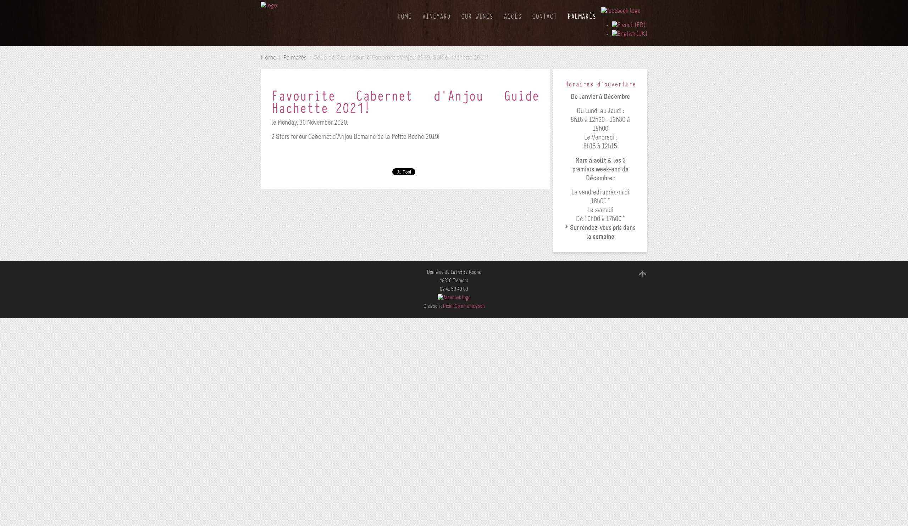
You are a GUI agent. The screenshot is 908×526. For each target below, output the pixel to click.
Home (268, 57)
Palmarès (294, 57)
